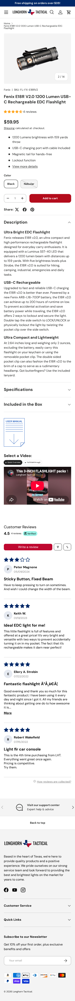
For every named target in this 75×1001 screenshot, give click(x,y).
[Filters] (58, 547)
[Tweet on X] (17, 209)
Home (7, 23)
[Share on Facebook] (24, 209)
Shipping (9, 128)
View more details (25, 166)
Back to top (37, 822)
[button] (69, 12)
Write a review (28, 547)
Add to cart (50, 198)
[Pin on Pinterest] (32, 209)
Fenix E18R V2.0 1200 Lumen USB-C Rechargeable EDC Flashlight (33, 27)
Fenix (7, 89)
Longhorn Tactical (22, 991)
